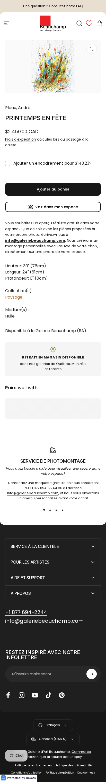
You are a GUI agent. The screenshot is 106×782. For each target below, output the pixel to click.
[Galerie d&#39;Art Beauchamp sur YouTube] (35, 695)
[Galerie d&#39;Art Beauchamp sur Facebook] (8, 695)
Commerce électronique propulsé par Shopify (57, 754)
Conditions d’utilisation (26, 773)
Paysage (13, 297)
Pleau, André (17, 108)
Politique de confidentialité (74, 765)
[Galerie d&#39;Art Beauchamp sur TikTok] (48, 695)
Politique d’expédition (60, 773)
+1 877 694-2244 (43, 487)
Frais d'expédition (20, 139)
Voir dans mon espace (56, 206)
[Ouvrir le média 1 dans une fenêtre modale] (91, 49)
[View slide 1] (44, 510)
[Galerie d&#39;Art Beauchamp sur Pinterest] (62, 695)
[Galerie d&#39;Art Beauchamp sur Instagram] (22, 695)
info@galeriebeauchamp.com (32, 493)
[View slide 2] (50, 510)
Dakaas (31, 778)
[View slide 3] (56, 510)
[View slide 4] (62, 510)
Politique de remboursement (33, 765)
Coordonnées (86, 773)
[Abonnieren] (91, 674)
